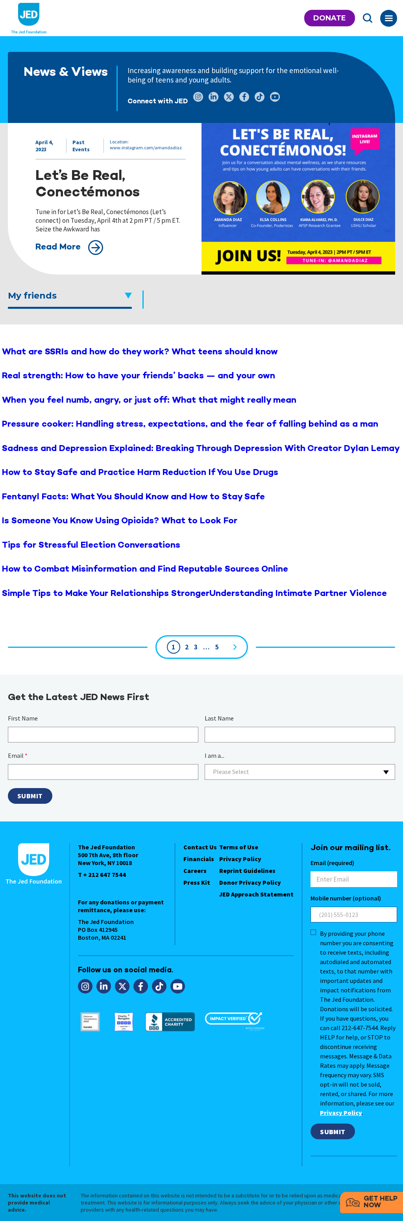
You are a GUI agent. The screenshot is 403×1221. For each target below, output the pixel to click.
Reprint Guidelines (247, 870)
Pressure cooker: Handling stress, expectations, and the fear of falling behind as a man (190, 424)
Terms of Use (238, 847)
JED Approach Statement (256, 894)
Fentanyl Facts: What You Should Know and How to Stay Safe (133, 497)
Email (18, 755)
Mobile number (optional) (346, 898)
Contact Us (200, 847)
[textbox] (300, 772)
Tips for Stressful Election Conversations (91, 545)
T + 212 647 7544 (102, 874)
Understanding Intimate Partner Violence (298, 593)
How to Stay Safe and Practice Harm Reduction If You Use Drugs (140, 472)
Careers (195, 870)
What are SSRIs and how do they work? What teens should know (140, 352)
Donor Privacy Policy (250, 882)
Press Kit (196, 882)
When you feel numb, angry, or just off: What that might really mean (149, 400)
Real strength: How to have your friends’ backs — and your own (138, 376)
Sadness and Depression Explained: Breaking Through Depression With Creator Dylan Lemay (201, 448)
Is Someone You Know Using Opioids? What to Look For (119, 521)
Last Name (219, 718)
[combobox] (300, 772)
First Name (23, 718)
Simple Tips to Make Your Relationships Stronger (105, 593)
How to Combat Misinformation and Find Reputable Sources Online (145, 569)
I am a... (214, 755)
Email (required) (332, 863)
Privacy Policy (240, 859)
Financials (198, 859)
